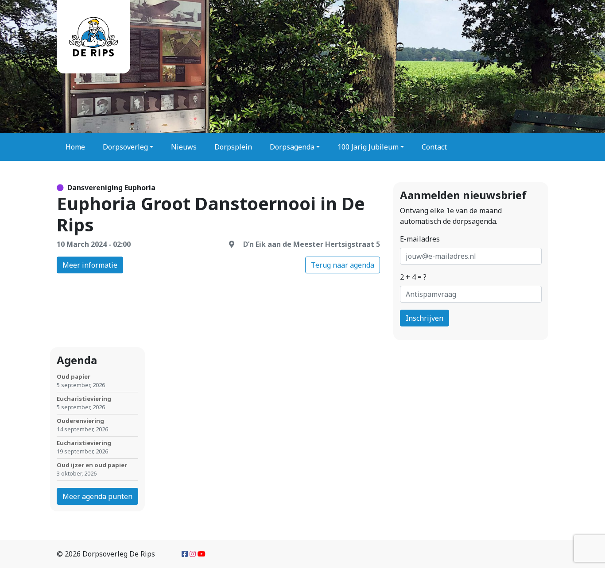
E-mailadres (420, 239)
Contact (434, 147)
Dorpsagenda (292, 147)
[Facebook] (185, 554)
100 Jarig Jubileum (368, 147)
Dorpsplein (233, 147)
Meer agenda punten (97, 496)
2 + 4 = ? (413, 277)
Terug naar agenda (342, 265)
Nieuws (184, 147)
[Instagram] (193, 554)
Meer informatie (89, 265)
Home (75, 147)
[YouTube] (202, 554)
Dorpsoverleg (125, 147)
